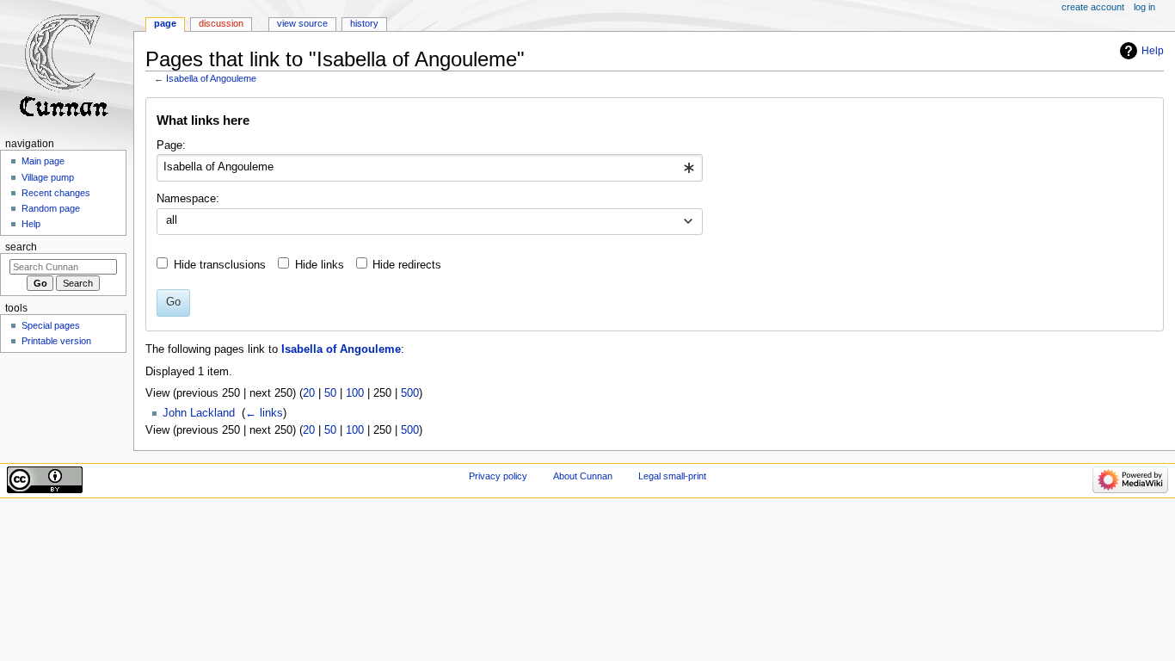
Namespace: (188, 199)
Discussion (221, 23)
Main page (43, 161)
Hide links (319, 265)
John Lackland (199, 413)
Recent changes (56, 193)
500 (410, 393)
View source (302, 23)
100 (355, 393)
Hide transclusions (220, 265)
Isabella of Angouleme (211, 78)
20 (309, 393)
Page (165, 23)
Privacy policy (498, 476)
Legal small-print (672, 476)
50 (330, 393)
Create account (1092, 7)
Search (21, 247)
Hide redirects (406, 265)
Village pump (48, 177)
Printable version (56, 341)
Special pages (51, 325)
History (364, 23)
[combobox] (430, 168)
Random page (51, 208)
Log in (1144, 7)
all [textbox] (171, 220)
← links (264, 413)
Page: (171, 145)
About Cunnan (582, 476)
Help (1152, 51)
